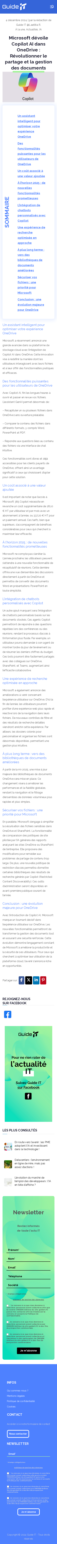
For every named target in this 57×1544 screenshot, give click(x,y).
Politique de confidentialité (21, 1401)
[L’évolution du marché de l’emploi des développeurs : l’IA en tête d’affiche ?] (7, 1181)
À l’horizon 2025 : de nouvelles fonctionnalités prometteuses (31, 190)
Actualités (32, 29)
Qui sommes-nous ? (17, 1390)
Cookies (11, 1406)
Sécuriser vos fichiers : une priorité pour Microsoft (27, 285)
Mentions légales (16, 1396)
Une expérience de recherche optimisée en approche (31, 235)
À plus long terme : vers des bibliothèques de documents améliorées (31, 260)
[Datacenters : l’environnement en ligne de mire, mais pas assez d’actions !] (7, 1163)
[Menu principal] (51, 6)
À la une (20, 29)
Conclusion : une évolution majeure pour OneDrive (31, 304)
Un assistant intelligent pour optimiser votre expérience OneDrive (29, 126)
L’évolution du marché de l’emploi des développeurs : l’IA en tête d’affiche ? (33, 1181)
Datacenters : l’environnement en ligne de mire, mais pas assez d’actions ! (32, 1163)
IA (40, 29)
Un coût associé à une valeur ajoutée (31, 173)
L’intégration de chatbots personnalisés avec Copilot (32, 213)
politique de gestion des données (28, 1300)
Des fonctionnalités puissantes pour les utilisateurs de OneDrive (32, 154)
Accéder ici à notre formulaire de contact (28, 1424)
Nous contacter (18, 1434)
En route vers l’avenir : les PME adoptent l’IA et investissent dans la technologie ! (32, 1146)
